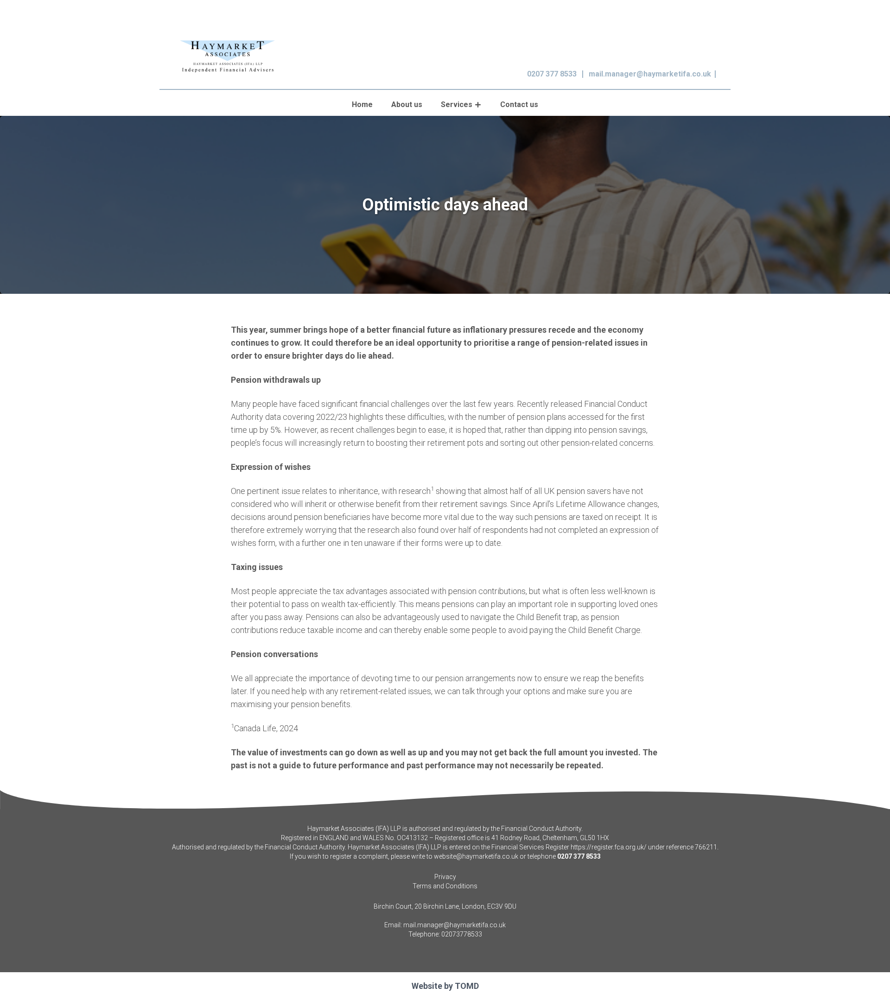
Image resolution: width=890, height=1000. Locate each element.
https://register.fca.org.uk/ (609, 847)
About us (406, 104)
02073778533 (461, 934)
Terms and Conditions (445, 886)
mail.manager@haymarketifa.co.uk (650, 74)
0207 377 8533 (552, 74)
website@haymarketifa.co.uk (476, 856)
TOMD (467, 986)
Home (362, 104)
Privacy (445, 876)
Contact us (519, 104)
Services (456, 104)
